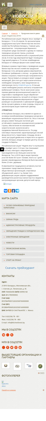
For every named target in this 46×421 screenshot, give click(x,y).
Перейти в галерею (9, 390)
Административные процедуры (20, 225)
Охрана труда (12, 219)
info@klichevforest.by (16, 322)
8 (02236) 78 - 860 (13, 319)
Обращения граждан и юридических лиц (25, 231)
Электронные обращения (17, 237)
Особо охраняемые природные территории (19, 206)
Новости (14, 33)
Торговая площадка (15, 254)
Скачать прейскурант (19, 268)
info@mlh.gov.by (24, 85)
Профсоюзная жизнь (16, 248)
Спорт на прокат (13, 260)
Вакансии (10, 213)
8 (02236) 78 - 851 (12, 316)
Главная (5, 33)
